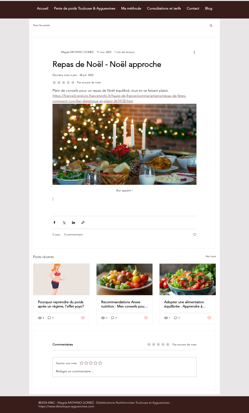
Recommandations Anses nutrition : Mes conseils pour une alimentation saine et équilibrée (123, 304)
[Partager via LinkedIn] (73, 222)
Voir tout (211, 256)
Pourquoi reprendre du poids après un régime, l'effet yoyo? (61, 304)
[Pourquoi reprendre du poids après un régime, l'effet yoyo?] (61, 279)
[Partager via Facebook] (54, 222)
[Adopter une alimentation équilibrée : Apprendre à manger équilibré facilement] (188, 279)
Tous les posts (41, 25)
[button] (211, 25)
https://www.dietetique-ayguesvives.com (66, 406)
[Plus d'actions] (194, 52)
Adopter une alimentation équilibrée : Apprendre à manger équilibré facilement (186, 304)
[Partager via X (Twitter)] (64, 222)
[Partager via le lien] (83, 222)
